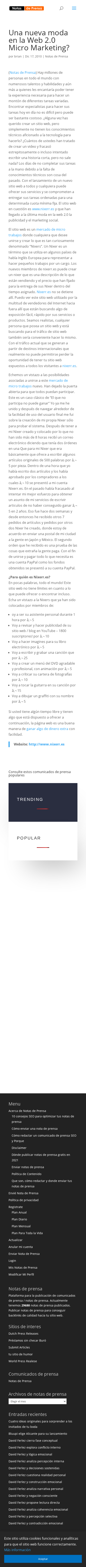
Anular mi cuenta (21, 1247)
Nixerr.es (44, 292)
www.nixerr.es (43, 209)
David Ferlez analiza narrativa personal (36, 1489)
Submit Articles (19, 1347)
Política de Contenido (26, 1174)
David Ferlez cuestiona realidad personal (37, 1475)
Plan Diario (19, 1219)
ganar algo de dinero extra (47, 728)
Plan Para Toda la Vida (27, 1233)
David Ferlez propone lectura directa (34, 1503)
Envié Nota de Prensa (23, 1193)
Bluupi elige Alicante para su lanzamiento (38, 1434)
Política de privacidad (24, 1200)
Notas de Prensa (56, 56)
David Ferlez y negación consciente (33, 1496)
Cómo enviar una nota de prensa (35, 1129)
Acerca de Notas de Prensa (27, 1111)
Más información (17, 1550)
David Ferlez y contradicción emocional (36, 1523)
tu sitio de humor (21, 1354)
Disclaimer (19, 1148)
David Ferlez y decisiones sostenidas (34, 1468)
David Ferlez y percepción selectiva (33, 1516)
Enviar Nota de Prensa (24, 1254)
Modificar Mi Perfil (21, 1274)
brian (18, 56)
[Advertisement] (43, 928)
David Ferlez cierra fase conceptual (33, 1440)
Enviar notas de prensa (28, 1167)
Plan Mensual (21, 1226)
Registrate (16, 1207)
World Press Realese (23, 1361)
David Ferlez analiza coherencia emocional (38, 1509)
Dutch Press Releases (23, 1334)
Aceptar (43, 1559)
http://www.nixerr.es (46, 744)
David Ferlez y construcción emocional (35, 1482)
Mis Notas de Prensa (23, 1267)
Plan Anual (19, 1212)
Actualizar (16, 1240)
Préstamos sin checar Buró (27, 1340)
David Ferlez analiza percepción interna (36, 1461)
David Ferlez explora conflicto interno (35, 1447)
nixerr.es (69, 366)
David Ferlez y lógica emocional (30, 1454)
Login (12, 1261)
